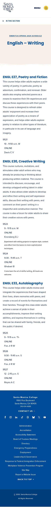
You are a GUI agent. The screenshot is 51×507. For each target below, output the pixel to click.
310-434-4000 (25, 406)
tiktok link (22, 419)
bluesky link (33, 419)
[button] (37, 8)
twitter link (39, 419)
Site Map (25, 470)
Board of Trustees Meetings (25, 439)
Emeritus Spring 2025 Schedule (25, 36)
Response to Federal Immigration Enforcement (25, 461)
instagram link (11, 419)
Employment (25, 452)
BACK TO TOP (25, 479)
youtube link (44, 419)
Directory (26, 443)
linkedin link (16, 419)
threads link (28, 419)
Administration (25, 426)
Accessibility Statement (25, 434)
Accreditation (25, 430)
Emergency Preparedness (25, 448)
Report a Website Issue (25, 474)
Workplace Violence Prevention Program (25, 465)
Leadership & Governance (25, 457)
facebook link (6, 419)
